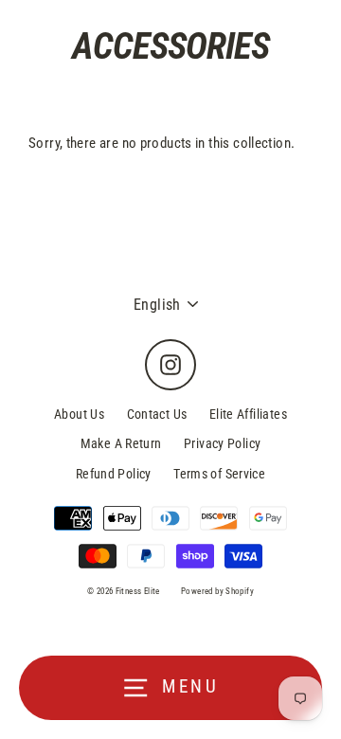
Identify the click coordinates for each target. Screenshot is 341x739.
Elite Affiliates (248, 414)
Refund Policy (114, 473)
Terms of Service (219, 473)
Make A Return (121, 443)
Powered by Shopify (217, 591)
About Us (79, 414)
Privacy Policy (222, 443)
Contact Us (157, 414)
